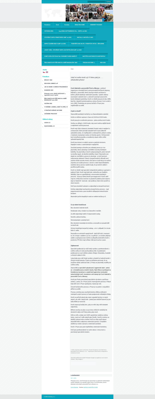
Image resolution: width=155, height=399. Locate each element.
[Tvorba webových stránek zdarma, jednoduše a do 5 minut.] (54, 396)
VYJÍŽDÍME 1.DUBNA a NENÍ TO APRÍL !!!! (56, 107)
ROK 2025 (103, 62)
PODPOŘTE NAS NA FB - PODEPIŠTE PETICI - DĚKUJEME (87, 43)
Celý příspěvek (74, 387)
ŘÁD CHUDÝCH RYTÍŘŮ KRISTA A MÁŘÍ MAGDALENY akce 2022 (55, 99)
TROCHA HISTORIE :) (89, 62)
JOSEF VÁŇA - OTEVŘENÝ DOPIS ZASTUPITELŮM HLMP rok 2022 (63, 50)
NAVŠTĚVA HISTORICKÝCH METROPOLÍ (94, 56)
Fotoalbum (47, 24)
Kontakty (66, 24)
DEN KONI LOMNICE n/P (51, 83)
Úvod (57, 24)
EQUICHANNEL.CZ (49, 126)
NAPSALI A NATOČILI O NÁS (85, 37)
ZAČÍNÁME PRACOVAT (50, 113)
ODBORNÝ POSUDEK (96, 24)
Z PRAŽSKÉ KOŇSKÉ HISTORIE (53, 110)
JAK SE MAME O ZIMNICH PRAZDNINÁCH (56, 87)
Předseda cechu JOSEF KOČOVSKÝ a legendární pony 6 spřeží (54, 94)
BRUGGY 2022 (48, 80)
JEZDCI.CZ (47, 122)
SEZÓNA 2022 (48, 103)
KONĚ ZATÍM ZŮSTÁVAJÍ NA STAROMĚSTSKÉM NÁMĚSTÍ (60, 56)
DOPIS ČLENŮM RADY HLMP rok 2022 (55, 43)
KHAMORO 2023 (48, 90)
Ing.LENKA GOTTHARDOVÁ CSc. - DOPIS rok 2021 (73, 31)
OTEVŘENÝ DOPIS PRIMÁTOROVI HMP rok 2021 (57, 37)
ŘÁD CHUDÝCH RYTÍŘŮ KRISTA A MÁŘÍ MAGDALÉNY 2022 (60, 62)
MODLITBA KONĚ (80, 24)
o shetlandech (75, 375)
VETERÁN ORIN (48, 31)
